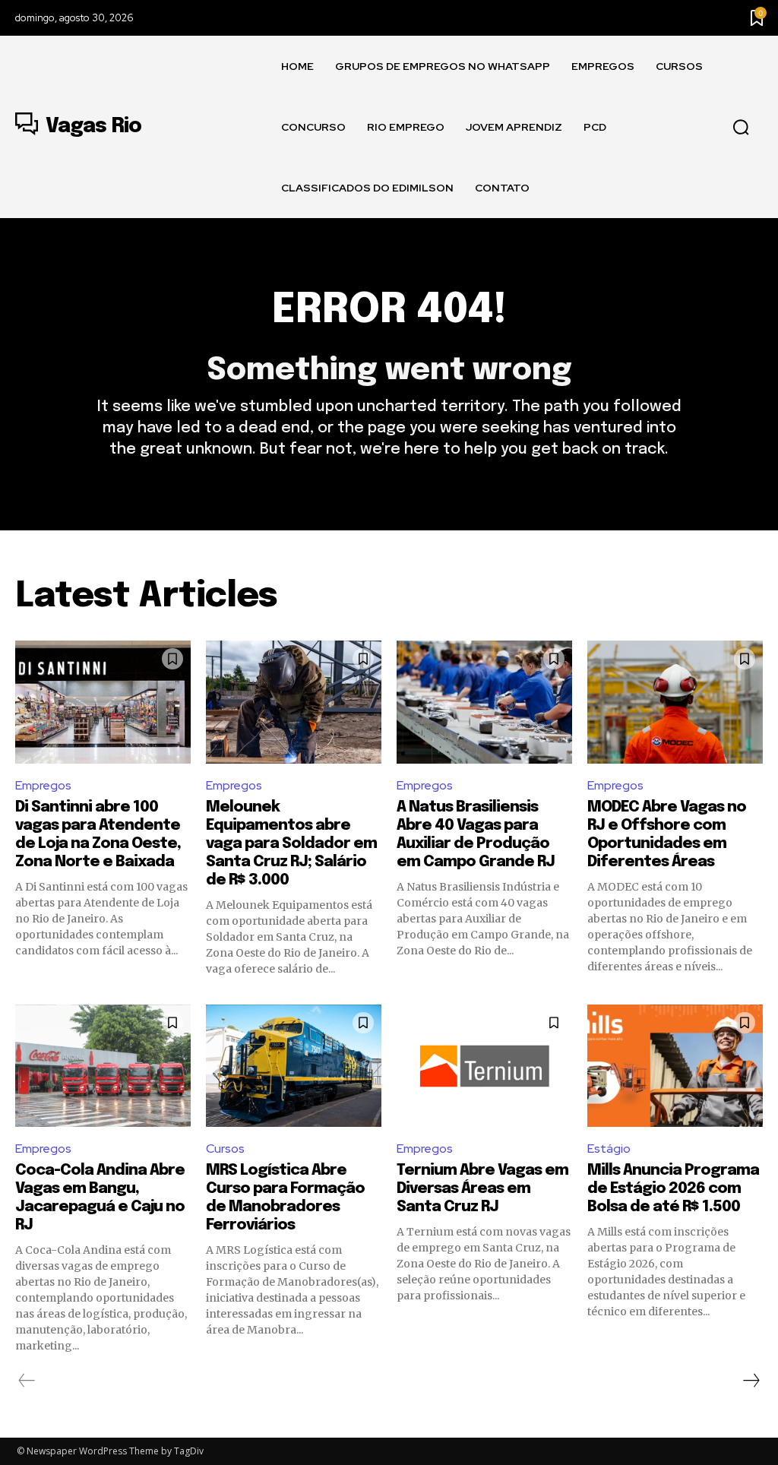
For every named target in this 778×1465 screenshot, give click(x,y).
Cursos (225, 1148)
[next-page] (750, 1380)
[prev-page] (27, 1380)
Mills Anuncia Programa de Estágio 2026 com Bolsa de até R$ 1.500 (673, 1189)
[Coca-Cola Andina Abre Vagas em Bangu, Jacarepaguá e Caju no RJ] (103, 1066)
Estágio (609, 1148)
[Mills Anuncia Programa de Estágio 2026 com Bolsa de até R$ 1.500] (675, 1066)
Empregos (43, 785)
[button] (741, 128)
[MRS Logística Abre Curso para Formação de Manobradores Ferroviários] (293, 1066)
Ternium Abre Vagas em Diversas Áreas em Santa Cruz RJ (482, 1189)
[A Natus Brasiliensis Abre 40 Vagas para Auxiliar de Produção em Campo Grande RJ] (484, 702)
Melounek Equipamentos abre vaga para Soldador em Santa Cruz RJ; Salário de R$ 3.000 (291, 843)
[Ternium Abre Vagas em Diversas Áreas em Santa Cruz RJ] (484, 1066)
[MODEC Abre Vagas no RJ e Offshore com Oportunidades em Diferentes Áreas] (675, 702)
